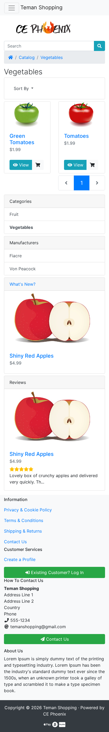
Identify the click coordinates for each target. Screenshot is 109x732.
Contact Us (15, 541)
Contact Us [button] (57, 639)
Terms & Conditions (23, 520)
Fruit (14, 214)
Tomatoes (76, 136)
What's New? (22, 284)
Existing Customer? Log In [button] (57, 572)
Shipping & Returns (23, 531)
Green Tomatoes (22, 139)
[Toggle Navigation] (11, 8)
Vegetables (51, 57)
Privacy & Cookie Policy (28, 509)
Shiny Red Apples (32, 356)
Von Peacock (23, 268)
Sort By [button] (22, 88)
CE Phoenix (54, 714)
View (23, 165)
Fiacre (16, 255)
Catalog (27, 57)
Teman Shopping (41, 7)
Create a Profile (19, 559)
